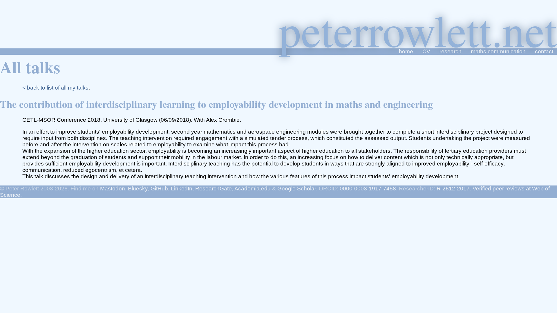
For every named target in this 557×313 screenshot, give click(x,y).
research (451, 51)
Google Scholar (296, 188)
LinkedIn (181, 188)
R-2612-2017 (453, 188)
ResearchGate (213, 188)
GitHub (159, 188)
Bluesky (138, 188)
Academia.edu (252, 188)
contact (544, 51)
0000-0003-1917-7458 (368, 188)
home (406, 51)
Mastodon (112, 188)
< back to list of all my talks (55, 88)
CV (426, 51)
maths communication (498, 51)
